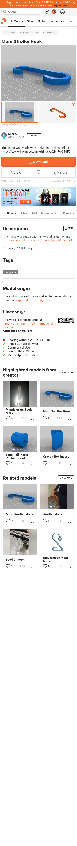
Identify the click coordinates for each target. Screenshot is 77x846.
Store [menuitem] (30, 21)
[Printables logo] (3, 21)
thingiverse (10, 272)
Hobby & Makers (30, 32)
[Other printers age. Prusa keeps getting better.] (38, 196)
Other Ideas (51, 32)
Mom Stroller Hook (57, 411)
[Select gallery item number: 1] (16, 404)
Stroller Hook (52, 514)
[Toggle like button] (8, 418)
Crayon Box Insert (56, 456)
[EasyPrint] (47, 12)
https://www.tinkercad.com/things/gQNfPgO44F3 (37, 240)
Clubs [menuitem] (41, 21)
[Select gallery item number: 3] (22, 404)
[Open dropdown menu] (72, 41)
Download (40, 161)
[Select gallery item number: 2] (20, 404)
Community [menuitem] (56, 21)
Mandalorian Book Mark (19, 411)
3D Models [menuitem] (16, 21)
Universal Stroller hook (55, 559)
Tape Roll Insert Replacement (17, 456)
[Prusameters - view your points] (54, 11)
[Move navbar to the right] (73, 21)
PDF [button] (70, 228)
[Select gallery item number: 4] (23, 449)
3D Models (10, 32)
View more (66, 372)
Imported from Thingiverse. (33, 300)
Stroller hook (15, 559)
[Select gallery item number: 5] (25, 449)
